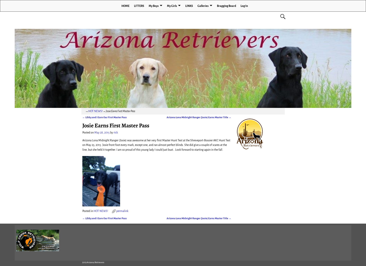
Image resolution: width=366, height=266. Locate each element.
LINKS (189, 5)
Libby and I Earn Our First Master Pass (104, 117)
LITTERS (139, 5)
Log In (244, 5)
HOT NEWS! (95, 111)
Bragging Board (226, 5)
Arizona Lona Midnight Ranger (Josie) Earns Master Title (199, 117)
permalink (122, 211)
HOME (125, 5)
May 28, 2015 (102, 132)
